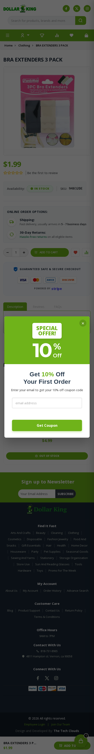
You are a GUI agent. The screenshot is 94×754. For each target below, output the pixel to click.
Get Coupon (47, 425)
